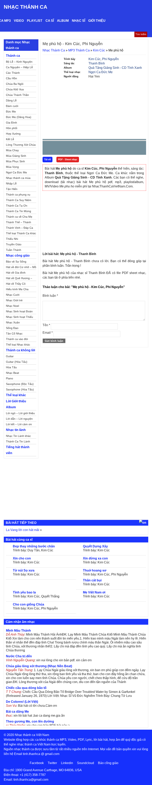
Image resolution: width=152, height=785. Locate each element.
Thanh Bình (96, 63)
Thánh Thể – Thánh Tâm (18, 223)
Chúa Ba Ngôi (14, 83)
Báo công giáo (108, 763)
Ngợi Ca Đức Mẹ (100, 72)
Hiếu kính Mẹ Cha (17, 289)
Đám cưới (12, 106)
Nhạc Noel (12, 305)
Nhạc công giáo (18, 255)
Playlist (34, 20)
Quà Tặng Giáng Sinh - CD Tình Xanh (115, 67)
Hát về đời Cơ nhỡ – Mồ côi (21, 267)
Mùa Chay (12, 150)
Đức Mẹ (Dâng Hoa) (18, 117)
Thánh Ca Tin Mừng (18, 211)
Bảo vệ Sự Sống (16, 261)
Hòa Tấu (11, 367)
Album (63, 20)
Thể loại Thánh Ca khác (21, 233)
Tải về (47, 159)
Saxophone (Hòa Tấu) (20, 389)
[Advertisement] (94, 108)
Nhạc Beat (12, 372)
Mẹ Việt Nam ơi (94, 592)
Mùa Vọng (12, 166)
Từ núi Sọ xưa (23, 570)
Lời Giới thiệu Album (16, 404)
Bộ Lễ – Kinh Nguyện (19, 61)
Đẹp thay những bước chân (34, 546)
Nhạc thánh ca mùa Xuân (18, 178)
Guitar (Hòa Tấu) (16, 361)
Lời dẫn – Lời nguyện (19, 418)
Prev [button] (48, 149)
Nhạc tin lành (16, 430)
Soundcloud (85, 763)
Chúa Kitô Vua (15, 89)
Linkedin (67, 763)
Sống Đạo (12, 328)
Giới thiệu (96, 20)
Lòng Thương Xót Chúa (21, 144)
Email (48, 332)
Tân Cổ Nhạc (14, 333)
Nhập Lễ (11, 183)
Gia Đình (11, 122)
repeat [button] (81, 148)
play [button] (58, 148)
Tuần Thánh (13, 249)
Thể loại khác (16, 395)
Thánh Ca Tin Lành (18, 441)
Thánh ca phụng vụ (18, 194)
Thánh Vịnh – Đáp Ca (19, 227)
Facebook (37, 763)
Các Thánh (13, 72)
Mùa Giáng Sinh (16, 155)
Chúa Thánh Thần (17, 94)
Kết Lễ (10, 139)
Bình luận (50, 295)
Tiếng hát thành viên (17, 450)
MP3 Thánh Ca (79, 50)
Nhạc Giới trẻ (14, 300)
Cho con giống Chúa (28, 604)
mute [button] (119, 148)
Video (19, 20)
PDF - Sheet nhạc (67, 159)
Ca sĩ (50, 20)
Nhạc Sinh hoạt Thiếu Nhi (19, 317)
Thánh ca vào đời (17, 339)
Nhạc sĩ (78, 20)
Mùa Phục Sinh (15, 161)
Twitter (52, 763)
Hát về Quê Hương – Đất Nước (19, 279)
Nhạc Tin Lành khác (18, 435)
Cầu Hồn (11, 78)
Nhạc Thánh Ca (25, 7)
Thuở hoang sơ (94, 570)
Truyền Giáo (13, 244)
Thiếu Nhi (12, 238)
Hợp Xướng (13, 133)
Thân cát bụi (92, 580)
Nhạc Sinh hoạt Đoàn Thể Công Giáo (19, 312)
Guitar (10, 356)
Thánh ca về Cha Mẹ (19, 216)
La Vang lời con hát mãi (22, 530)
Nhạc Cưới (12, 294)
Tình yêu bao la (24, 592)
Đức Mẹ (11, 111)
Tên (46, 325)
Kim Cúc (99, 50)
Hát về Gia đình (16, 272)
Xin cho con (22, 558)
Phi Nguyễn (110, 59)
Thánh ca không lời (20, 350)
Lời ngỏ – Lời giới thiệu (20, 413)
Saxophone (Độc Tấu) (20, 383)
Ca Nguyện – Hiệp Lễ (19, 67)
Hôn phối (11, 128)
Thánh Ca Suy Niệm (18, 200)
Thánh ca (13, 55)
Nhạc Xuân (13, 322)
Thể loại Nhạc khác (18, 344)
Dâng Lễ (11, 100)
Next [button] (68, 149)
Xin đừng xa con (95, 558)
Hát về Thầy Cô (16, 283)
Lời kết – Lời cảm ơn (19, 424)
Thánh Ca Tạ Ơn (16, 205)
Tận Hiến (11, 189)
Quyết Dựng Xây (95, 546)
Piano (9, 378)
